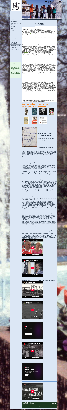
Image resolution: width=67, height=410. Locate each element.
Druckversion (26, 402)
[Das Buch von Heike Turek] (43, 120)
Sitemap (29, 402)
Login (55, 402)
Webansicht (54, 403)
